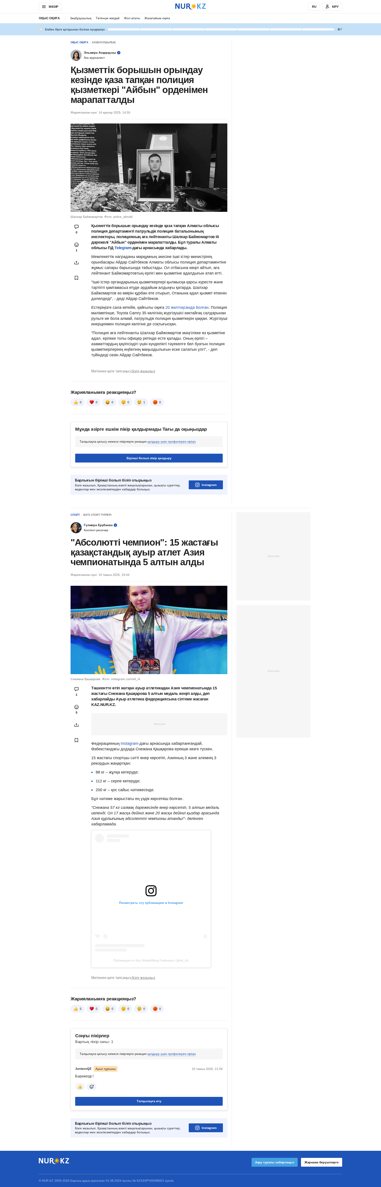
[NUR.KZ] (190, 6)
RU (314, 6)
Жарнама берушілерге (321, 1162)
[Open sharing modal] (76, 262)
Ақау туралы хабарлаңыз (274, 1162)
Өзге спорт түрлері (97, 514)
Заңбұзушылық (80, 18)
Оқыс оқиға (49, 18)
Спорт (75, 514)
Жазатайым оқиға (157, 18)
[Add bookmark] (76, 278)
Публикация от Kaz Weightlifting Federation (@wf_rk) (151, 960)
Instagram (209, 485)
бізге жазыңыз (143, 371)
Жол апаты (132, 18)
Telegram (122, 248)
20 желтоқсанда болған (187, 307)
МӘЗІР (53, 6)
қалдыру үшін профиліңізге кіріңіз (172, 441)
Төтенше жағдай (108, 18)
